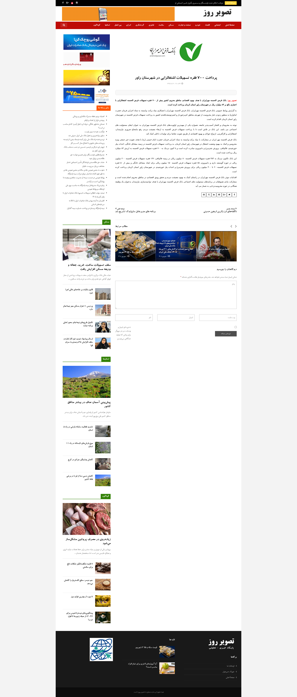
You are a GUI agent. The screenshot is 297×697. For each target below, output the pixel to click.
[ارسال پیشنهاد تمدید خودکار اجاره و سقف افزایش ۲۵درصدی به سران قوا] (103, 343)
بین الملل (117, 25)
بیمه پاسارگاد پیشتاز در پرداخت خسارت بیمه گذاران (85, 208)
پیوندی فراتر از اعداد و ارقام (94, 120)
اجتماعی (217, 25)
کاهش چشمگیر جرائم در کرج (80, 460)
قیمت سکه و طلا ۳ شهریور (129, 252)
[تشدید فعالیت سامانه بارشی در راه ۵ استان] (103, 431)
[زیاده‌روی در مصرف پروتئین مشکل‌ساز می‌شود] (87, 519)
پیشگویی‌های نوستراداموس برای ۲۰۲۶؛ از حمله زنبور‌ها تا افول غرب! (79, 616)
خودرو (197, 25)
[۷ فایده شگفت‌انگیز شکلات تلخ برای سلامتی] (103, 568)
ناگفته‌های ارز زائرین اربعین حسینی (220, 210)
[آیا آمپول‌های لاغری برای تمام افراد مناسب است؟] (167, 668)
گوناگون (96, 25)
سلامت (161, 25)
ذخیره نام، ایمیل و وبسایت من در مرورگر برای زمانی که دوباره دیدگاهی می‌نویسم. (123, 333)
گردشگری (140, 25)
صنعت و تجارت (184, 25)
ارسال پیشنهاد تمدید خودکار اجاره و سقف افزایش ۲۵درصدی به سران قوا (78, 342)
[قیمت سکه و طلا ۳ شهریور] (135, 246)
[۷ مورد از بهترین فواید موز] (103, 601)
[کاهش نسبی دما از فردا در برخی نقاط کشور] (103, 480)
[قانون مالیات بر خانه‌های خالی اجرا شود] (103, 294)
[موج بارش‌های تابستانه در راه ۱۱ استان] (103, 447)
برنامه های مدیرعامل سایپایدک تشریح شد (135, 210)
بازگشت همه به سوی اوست (94, 131)
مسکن (171, 25)
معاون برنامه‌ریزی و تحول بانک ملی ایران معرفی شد (86, 135)
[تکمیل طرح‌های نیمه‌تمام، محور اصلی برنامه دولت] (103, 327)
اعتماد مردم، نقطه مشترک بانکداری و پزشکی (88, 116)
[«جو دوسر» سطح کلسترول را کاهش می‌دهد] (103, 584)
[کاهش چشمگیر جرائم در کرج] (103, 464)
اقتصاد (207, 25)
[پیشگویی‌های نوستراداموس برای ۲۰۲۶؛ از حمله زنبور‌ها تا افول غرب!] (103, 617)
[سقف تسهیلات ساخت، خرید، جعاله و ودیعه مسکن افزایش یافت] (87, 245)
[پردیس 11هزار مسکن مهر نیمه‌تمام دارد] (103, 310)
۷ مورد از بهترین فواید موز (82, 597)
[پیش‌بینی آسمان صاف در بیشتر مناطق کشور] (87, 382)
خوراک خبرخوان (228, 671)
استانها (107, 25)
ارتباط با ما (230, 666)
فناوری (151, 25)
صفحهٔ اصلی (229, 25)
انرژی (128, 25)
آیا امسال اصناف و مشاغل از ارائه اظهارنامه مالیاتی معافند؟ (202, 3)
